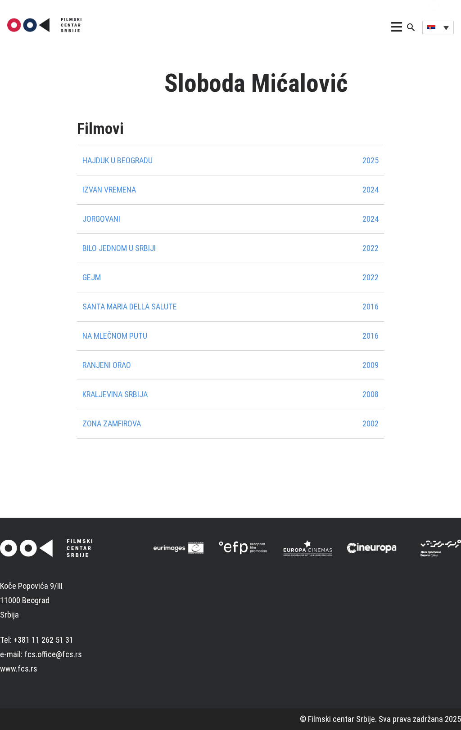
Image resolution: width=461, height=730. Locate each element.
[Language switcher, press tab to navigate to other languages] (438, 27)
